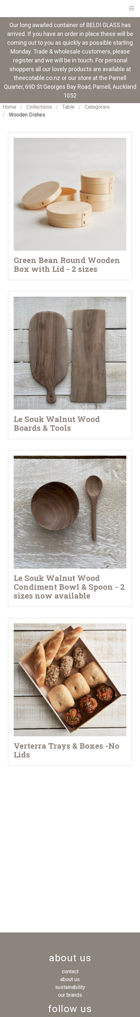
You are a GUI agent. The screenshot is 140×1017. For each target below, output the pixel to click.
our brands (70, 995)
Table (68, 107)
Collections (39, 107)
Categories (97, 107)
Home (9, 107)
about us (70, 979)
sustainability (70, 987)
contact (70, 971)
